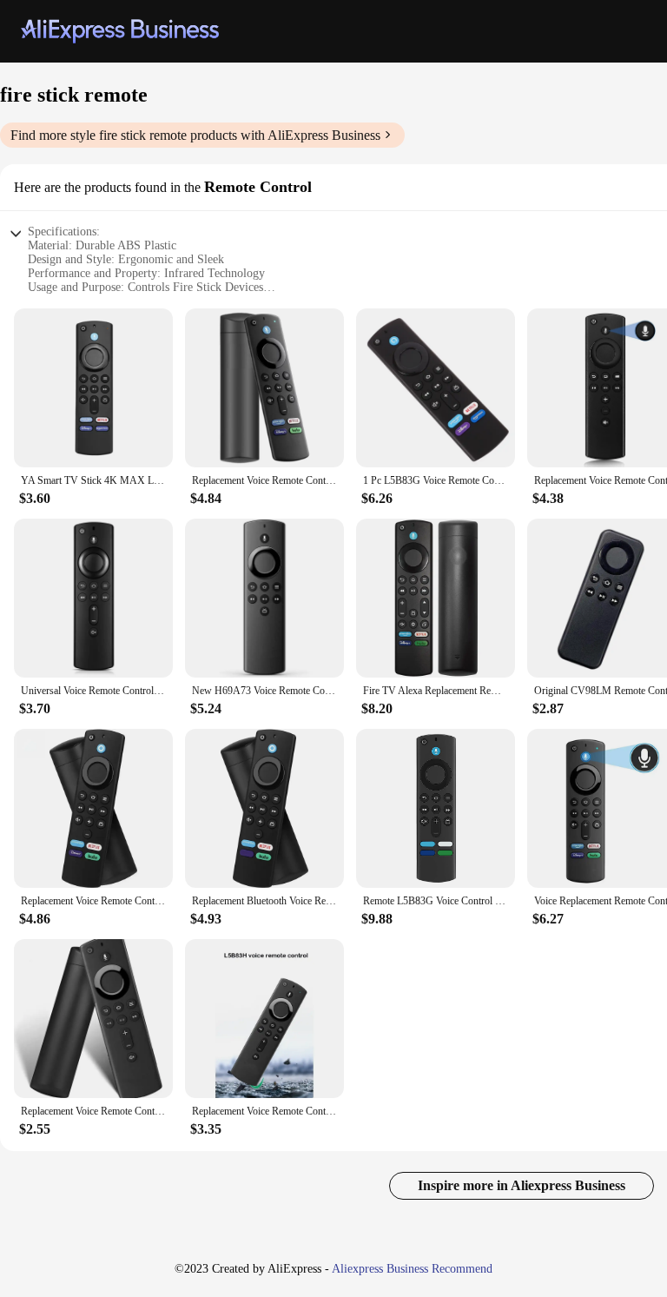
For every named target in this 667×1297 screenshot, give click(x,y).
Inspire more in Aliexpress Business (521, 1185)
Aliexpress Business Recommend (412, 1268)
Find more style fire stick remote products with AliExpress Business (195, 135)
